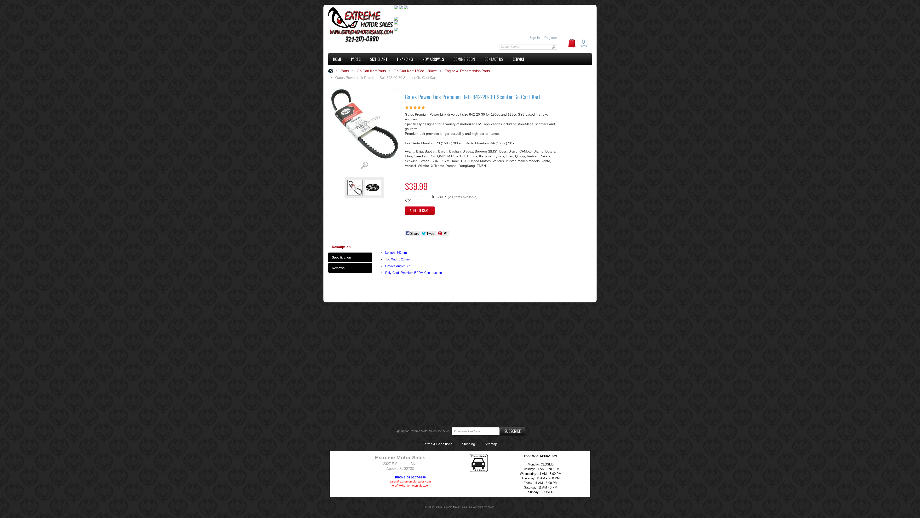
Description (341, 247)
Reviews (338, 268)
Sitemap (491, 444)
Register (550, 38)
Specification (341, 257)
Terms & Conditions (437, 444)
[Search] (553, 47)
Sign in (534, 38)
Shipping (468, 444)
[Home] (361, 25)
